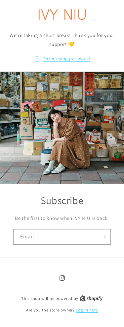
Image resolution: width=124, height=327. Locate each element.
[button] (62, 59)
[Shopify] (91, 298)
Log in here (87, 310)
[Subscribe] (103, 237)
